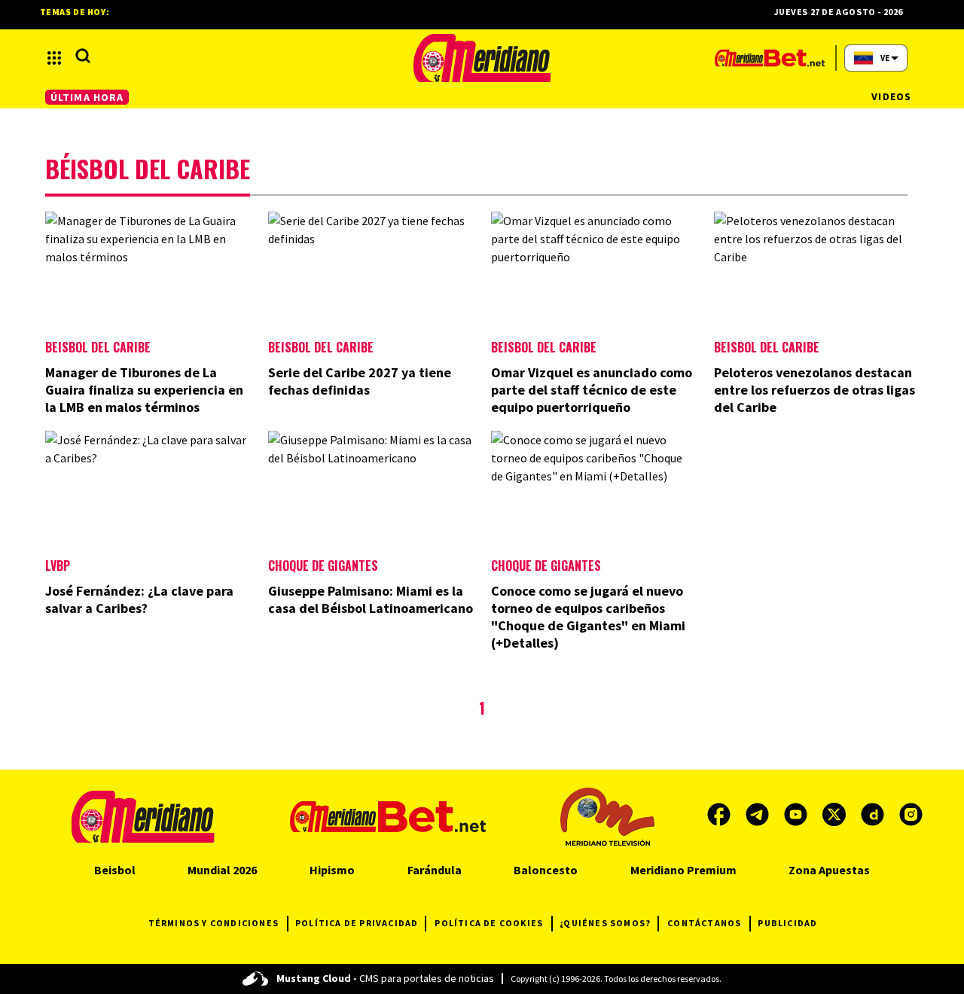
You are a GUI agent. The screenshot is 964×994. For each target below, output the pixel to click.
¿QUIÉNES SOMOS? (605, 922)
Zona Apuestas (829, 869)
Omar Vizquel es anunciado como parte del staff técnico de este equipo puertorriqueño (591, 390)
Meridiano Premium (683, 869)
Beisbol (115, 869)
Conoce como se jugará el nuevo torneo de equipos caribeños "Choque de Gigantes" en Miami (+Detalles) (588, 616)
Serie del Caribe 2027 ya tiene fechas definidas (359, 381)
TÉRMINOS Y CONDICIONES (213, 922)
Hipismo (332, 869)
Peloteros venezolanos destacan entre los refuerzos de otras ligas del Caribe (814, 390)
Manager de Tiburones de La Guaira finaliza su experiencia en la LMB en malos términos (144, 390)
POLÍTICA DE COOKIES (489, 922)
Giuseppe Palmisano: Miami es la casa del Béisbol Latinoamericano (370, 599)
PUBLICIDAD (787, 922)
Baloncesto (546, 869)
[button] (54, 58)
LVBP (57, 565)
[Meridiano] (482, 58)
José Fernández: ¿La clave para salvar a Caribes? (139, 599)
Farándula (434, 869)
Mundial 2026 (222, 869)
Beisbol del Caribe (98, 347)
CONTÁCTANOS (704, 922)
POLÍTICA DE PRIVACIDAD (356, 922)
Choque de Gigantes (323, 565)
